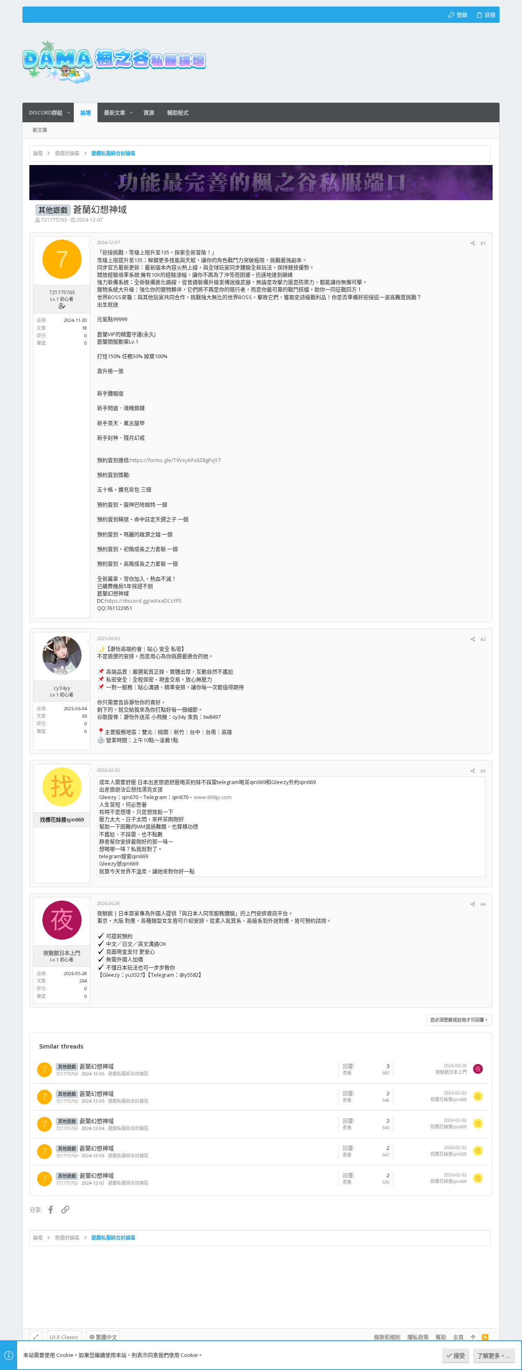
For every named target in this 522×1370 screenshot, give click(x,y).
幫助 (441, 1337)
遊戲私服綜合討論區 (128, 1073)
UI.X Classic (64, 1337)
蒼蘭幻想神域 (97, 1066)
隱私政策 (418, 1337)
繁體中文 (106, 1337)
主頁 (458, 1337)
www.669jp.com (213, 797)
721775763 (54, 219)
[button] (68, 112)
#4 (483, 904)
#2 (483, 639)
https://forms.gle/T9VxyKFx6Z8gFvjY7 (175, 460)
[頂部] (473, 1337)
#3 (483, 771)
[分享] (473, 243)
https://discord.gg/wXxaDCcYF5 (143, 600)
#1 (483, 243)
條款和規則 (387, 1337)
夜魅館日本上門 (451, 1072)
